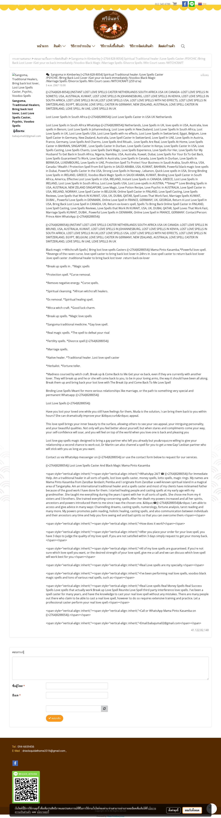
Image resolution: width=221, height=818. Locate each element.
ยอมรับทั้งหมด (192, 810)
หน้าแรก (42, 46)
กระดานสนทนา (21, 59)
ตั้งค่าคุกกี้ (173, 810)
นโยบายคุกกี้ (43, 812)
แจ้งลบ (205, 75)
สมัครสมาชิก (36, 4)
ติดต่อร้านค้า (166, 46)
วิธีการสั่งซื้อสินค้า (112, 46)
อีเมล (16, 695)
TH (204, 4)
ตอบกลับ (56, 718)
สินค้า (58, 46)
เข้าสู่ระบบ (20, 4)
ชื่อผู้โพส (18, 686)
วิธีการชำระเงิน (81, 46)
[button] (183, 46)
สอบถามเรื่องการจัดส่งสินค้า (51, 59)
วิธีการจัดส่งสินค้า (141, 46)
